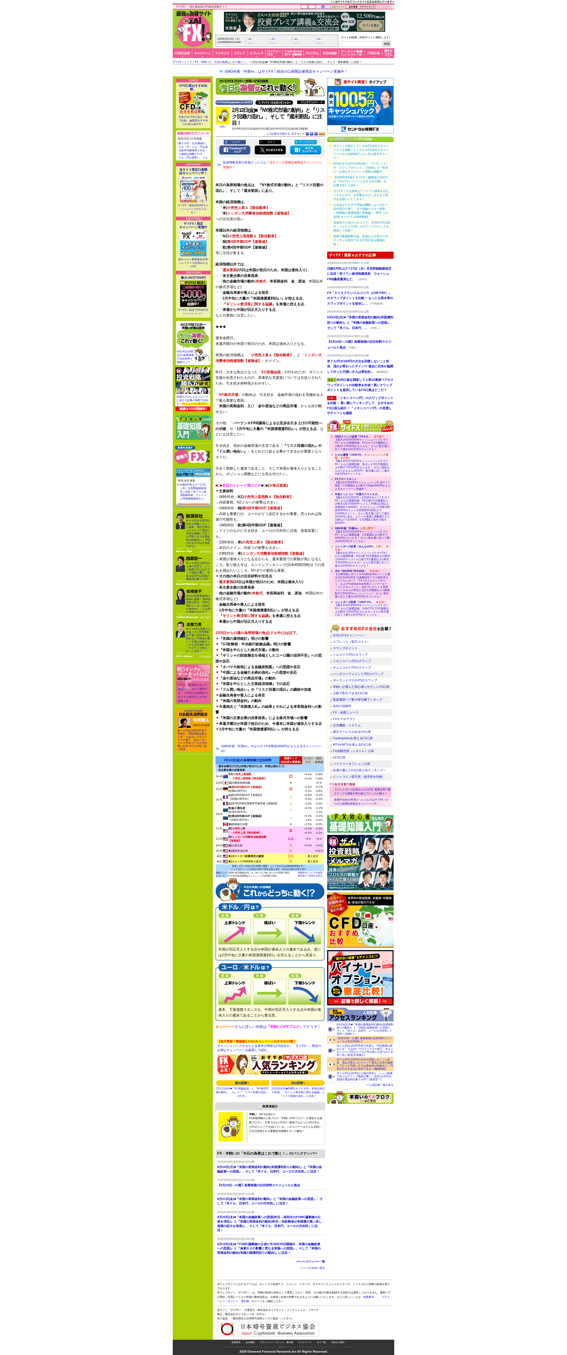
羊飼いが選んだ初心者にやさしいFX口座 (361, 686)
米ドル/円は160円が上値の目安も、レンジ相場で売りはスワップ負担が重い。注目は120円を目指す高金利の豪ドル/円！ (198, 571)
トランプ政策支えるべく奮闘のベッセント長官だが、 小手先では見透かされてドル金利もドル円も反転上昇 (193, 692)
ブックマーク (307, 142)
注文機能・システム (347, 725)
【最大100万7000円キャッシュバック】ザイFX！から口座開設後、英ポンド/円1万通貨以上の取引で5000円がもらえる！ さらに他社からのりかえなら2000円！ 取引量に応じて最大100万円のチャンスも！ (362, 464)
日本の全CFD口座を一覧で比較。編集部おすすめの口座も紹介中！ (193, 120)
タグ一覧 (321, 1342)
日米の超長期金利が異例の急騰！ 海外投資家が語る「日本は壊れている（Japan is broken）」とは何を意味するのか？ (198, 603)
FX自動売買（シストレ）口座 (353, 751)
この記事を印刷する (278, 133)
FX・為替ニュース (346, 712)
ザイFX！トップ (182, 62)
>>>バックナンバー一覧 (310, 1261)
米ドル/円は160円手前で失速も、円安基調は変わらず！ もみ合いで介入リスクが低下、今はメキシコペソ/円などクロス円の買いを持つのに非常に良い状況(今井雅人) (365, 1050)
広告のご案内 (337, 1342)
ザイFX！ (348, 1347)
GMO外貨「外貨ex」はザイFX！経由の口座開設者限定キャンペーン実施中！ (286, 71)
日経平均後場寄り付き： (193, 150)
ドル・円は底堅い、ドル (193, 157)
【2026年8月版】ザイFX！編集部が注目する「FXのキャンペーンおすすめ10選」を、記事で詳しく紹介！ (361, 181)
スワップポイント (345, 648)
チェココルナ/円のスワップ (352, 667)
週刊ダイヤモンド (287, 1347)
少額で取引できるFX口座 (350, 693)
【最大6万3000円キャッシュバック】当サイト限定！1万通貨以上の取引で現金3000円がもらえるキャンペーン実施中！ (362, 484)
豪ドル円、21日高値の (192, 143)
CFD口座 (339, 757)
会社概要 (250, 1342)
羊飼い (222, 126)
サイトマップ (305, 1342)
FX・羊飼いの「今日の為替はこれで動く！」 (222, 62)
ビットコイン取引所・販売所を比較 (358, 776)
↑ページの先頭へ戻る (312, 1267)
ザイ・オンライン (308, 1347)
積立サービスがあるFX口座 (352, 731)
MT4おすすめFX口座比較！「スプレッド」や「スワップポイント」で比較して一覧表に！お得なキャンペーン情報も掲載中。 (361, 167)
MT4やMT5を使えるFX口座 (352, 744)
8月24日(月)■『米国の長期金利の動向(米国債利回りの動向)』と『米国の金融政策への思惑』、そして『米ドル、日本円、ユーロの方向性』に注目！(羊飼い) (365, 1029)
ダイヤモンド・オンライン (262, 1347)
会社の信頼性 (342, 706)
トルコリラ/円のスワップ (350, 654)
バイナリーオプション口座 (351, 764)
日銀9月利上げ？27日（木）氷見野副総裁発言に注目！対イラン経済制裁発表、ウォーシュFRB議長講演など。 (193, 491)
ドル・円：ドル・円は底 (193, 146)
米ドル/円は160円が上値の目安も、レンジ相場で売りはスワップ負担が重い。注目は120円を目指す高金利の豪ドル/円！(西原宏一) (364, 1076)
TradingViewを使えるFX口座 (353, 738)
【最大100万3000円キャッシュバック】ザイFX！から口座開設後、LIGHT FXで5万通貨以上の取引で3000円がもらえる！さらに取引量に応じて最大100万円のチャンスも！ (362, 608)
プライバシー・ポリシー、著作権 (276, 1342)
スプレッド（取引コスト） (351, 641)
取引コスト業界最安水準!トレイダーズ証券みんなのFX (193, 263)
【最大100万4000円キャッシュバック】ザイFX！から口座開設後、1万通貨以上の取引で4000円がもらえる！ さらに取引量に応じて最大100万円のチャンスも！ (362, 535)
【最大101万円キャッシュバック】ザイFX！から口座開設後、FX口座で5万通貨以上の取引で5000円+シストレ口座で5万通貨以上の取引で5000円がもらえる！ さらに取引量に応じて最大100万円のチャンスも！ (362, 556)
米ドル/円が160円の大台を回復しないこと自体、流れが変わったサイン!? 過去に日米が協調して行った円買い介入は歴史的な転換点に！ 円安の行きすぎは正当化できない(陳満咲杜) (365, 1064)
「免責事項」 (369, 1297)
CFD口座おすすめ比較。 (193, 87)
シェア (236, 142)
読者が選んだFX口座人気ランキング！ (359, 770)
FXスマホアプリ (344, 719)
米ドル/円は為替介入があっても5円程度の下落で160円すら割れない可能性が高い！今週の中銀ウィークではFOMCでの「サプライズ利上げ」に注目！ (198, 640)
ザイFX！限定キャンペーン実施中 (193, 225)
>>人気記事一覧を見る (380, 1085)
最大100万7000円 (193, 277)
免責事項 (235, 1342)
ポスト (271, 142)
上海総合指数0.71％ (190, 154)
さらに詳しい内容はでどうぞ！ (278, 1026)
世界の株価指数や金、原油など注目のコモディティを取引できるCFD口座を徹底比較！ (360, 240)
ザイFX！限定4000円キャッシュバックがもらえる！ (193, 209)
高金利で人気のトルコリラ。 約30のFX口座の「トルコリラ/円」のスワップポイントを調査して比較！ (361, 226)
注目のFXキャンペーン (349, 635)
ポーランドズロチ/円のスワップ (355, 680)
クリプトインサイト (330, 1347)
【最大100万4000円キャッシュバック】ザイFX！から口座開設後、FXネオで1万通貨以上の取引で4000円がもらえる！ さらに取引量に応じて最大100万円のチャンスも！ (362, 443)
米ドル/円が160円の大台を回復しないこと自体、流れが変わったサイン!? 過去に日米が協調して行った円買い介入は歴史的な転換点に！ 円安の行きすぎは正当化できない (198, 533)
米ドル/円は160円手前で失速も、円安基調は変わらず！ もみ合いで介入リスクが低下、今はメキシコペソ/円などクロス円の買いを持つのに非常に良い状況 (192, 740)
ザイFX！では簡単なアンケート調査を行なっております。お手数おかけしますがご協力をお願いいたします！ (361, 195)
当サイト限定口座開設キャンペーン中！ (193, 171)
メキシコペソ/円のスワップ (352, 661)
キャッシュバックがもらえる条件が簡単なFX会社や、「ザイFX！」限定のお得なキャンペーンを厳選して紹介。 (269, 1046)
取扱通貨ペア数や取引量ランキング (358, 699)
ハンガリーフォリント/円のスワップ (358, 674)
